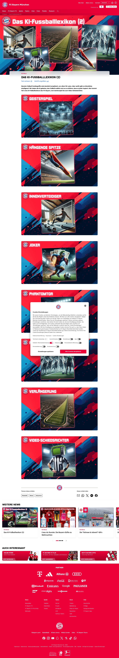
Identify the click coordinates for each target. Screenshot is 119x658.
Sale (71, 613)
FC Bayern (4, 14)
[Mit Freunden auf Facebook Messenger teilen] (91, 495)
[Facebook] (43, 638)
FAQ (75, 646)
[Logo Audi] (77, 574)
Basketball (45, 632)
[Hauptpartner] (101, 6)
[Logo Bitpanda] (48, 581)
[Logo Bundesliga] (67, 653)
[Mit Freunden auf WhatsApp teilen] (82, 495)
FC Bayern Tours (82, 632)
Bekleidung (73, 606)
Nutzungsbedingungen (33, 646)
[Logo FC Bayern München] (59, 626)
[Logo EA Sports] (83, 581)
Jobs (73, 632)
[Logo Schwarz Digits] (46, 591)
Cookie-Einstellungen (100, 646)
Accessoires (73, 616)
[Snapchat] (57, 638)
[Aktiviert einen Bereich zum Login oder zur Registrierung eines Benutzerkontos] (116, 3)
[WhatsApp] (75, 638)
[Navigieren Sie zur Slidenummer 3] (62, 540)
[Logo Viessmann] (62, 591)
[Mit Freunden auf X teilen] (87, 495)
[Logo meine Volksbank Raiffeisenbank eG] (80, 591)
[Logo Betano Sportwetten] (37, 581)
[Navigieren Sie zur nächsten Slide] (66, 540)
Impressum (17, 646)
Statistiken (47, 606)
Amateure (58, 608)
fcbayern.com (36, 632)
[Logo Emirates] (52, 586)
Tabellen (46, 603)
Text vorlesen (25, 81)
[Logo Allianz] (62, 574)
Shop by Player (74, 608)
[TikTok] (70, 638)
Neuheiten (72, 611)
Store (71, 599)
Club (33, 11)
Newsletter (28, 603)
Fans (38, 11)
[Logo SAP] (35, 591)
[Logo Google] (66, 586)
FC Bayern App (88, 611)
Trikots (71, 603)
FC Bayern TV (12, 11)
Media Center (65, 632)
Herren (57, 603)
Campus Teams (60, 613)
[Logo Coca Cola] (61, 581)
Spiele (21, 11)
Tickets (44, 11)
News (4, 11)
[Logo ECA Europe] (60, 653)
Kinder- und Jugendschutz (55, 646)
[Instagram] (48, 638)
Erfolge (86, 606)
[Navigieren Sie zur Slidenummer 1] (57, 540)
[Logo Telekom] (39, 574)
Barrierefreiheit (44, 646)
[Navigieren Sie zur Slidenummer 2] (60, 540)
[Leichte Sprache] (112, 3)
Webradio (27, 611)
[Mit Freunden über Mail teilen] (78, 495)
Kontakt (97, 2)
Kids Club (81, 2)
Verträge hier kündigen (87, 646)
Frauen (57, 606)
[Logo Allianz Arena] (53, 654)
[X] (61, 638)
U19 (57, 611)
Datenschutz (24, 646)
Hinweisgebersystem (68, 646)
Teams (27, 11)
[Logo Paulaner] (80, 586)
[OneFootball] (66, 638)
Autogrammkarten (89, 608)
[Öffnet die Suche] (58, 11)
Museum (51, 11)
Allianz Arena (89, 2)
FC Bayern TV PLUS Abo (31, 608)
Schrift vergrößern (40, 81)
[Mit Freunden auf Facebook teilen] (96, 495)
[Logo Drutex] (73, 581)
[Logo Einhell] (37, 586)
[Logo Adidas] (49, 574)
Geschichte (87, 603)
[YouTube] (52, 638)
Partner (59, 567)
